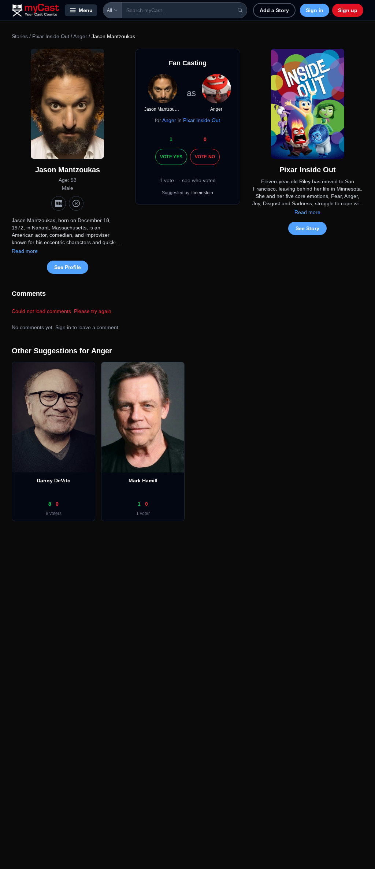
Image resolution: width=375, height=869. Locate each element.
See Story (307, 228)
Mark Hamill (143, 480)
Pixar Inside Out (51, 36)
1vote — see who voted (188, 180)
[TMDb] (76, 203)
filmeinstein (201, 192)
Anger (80, 36)
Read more (25, 251)
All (109, 10)
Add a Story (274, 10)
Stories (20, 36)
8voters (54, 513)
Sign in (314, 10)
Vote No (205, 156)
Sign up (347, 10)
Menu (86, 10)
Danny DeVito (54, 480)
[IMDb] (58, 203)
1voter (143, 513)
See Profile (67, 267)
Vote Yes (171, 156)
